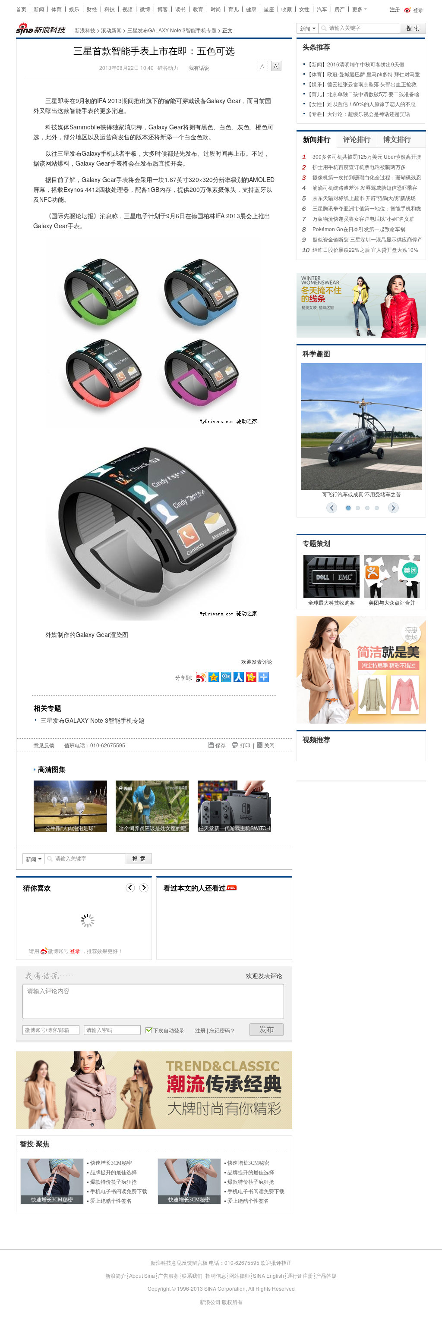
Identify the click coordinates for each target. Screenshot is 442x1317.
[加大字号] (276, 66)
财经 (92, 9)
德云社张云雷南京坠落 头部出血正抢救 (372, 84)
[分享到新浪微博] (200, 676)
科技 (109, 9)
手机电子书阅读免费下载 (118, 1191)
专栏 (317, 113)
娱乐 (74, 9)
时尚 (216, 9)
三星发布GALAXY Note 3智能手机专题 (172, 30)
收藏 (286, 9)
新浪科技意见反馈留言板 (179, 1262)
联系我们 (192, 1275)
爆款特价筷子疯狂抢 (113, 1182)
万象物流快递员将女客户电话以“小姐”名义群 (363, 218)
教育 (198, 9)
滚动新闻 (111, 30)
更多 (357, 9)
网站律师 (239, 1275)
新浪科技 (85, 30)
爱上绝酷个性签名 (111, 1201)
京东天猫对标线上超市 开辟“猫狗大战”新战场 (364, 197)
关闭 (269, 745)
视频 (127, 9)
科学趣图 (316, 353)
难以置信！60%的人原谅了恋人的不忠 (371, 103)
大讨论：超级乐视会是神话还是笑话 (368, 113)
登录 (75, 950)
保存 (220, 745)
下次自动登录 (168, 1030)
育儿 (233, 9)
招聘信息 (215, 1275)
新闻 (39, 9)
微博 (145, 9)
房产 (340, 9)
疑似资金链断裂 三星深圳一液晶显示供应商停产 (368, 239)
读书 (180, 9)
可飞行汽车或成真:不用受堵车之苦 (361, 494)
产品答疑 (326, 1275)
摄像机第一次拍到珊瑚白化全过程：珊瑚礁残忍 (367, 177)
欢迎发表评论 (256, 661)
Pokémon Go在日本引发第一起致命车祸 (359, 228)
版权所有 (232, 1301)
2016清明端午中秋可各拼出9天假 (365, 64)
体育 (56, 9)
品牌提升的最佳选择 (113, 1173)
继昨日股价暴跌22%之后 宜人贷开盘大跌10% (365, 249)
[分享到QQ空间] (213, 676)
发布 (266, 1029)
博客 (163, 9)
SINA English (268, 1275)
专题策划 (316, 543)
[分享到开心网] (250, 676)
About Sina (142, 1275)
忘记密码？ (222, 1030)
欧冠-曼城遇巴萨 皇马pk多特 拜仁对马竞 (373, 74)
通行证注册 (300, 1275)
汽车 (322, 9)
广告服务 (168, 1275)
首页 (21, 9)
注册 (395, 9)
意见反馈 (44, 745)
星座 (269, 9)
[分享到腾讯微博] (225, 676)
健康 (251, 9)
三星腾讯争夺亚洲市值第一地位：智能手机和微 (367, 208)
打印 (245, 745)
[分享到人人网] (238, 676)
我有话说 (199, 67)
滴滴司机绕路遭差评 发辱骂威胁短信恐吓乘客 (365, 187)
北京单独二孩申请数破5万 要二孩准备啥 (373, 93)
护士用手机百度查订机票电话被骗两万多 (359, 166)
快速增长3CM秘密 (111, 1163)
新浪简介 (115, 1275)
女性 (304, 9)
